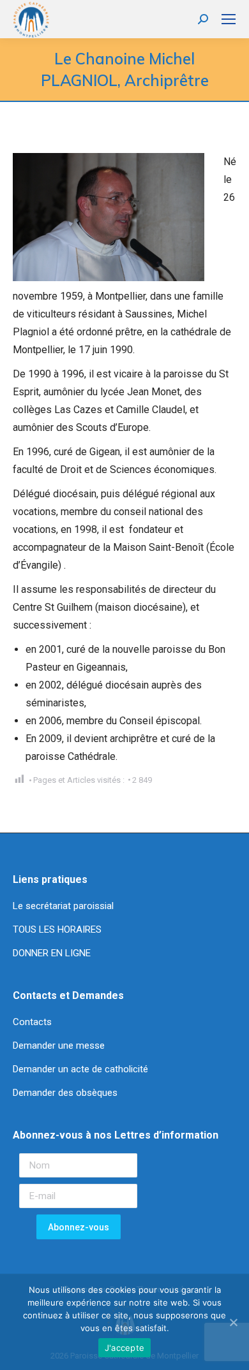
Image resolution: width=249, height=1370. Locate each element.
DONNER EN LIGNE (52, 953)
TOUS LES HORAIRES (57, 929)
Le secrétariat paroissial (64, 906)
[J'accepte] (233, 1322)
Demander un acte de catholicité (80, 1069)
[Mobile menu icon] (228, 19)
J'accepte (124, 1348)
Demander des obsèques (65, 1092)
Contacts (32, 1022)
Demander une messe (59, 1045)
